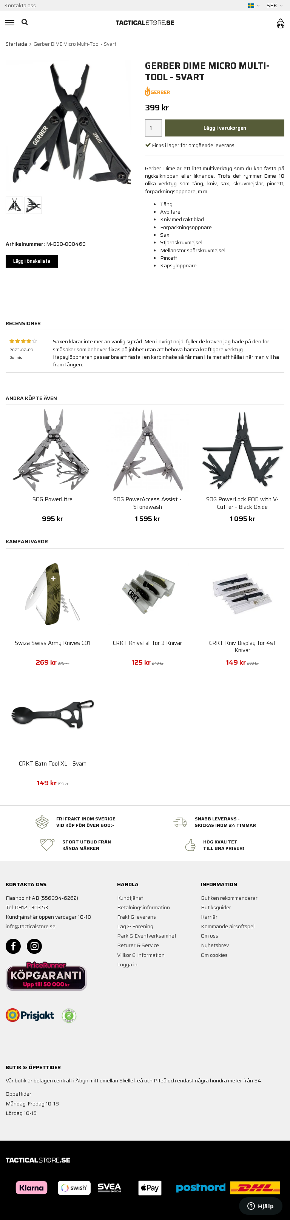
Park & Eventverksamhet (146, 936)
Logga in (127, 964)
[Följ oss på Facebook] (13, 946)
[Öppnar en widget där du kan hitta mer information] (260, 1206)
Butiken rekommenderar (229, 898)
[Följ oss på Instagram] (34, 946)
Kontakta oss (20, 5)
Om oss (209, 936)
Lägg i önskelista (31, 261)
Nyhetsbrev (215, 945)
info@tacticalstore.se (31, 926)
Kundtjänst (130, 898)
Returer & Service (138, 945)
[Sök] (25, 23)
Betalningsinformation (143, 907)
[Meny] (8, 23)
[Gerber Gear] (157, 91)
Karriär (209, 917)
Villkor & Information (141, 955)
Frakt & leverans (136, 917)
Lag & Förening (135, 926)
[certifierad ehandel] (69, 1015)
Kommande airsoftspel (228, 926)
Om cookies (214, 955)
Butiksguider (216, 907)
